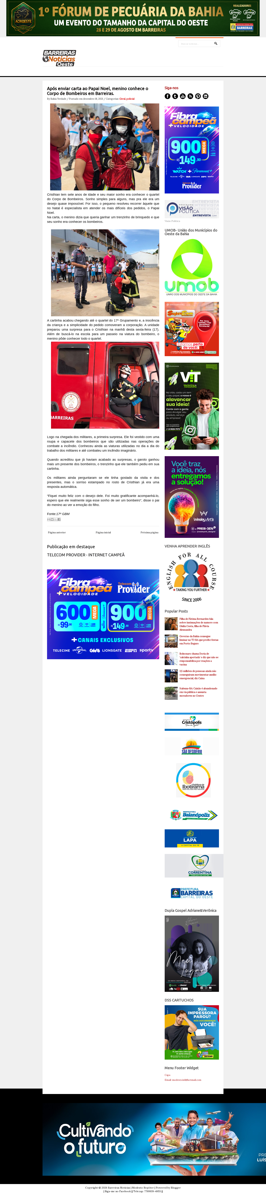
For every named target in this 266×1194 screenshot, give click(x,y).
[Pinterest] (198, 96)
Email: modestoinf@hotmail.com (183, 1080)
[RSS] (190, 96)
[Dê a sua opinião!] (52, 519)
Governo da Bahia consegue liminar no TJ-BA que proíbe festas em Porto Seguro (199, 640)
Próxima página (149, 532)
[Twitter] (175, 96)
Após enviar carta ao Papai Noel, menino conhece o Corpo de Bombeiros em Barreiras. (97, 91)
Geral (122, 98)
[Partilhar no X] (55, 519)
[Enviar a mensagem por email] (48, 519)
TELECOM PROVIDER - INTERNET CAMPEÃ (86, 555)
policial (130, 98)
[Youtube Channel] (183, 96)
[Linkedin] (205, 96)
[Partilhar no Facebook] (59, 519)
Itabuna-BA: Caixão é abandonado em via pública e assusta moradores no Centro (198, 692)
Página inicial (103, 532)
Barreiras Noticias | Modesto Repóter (131, 1187)
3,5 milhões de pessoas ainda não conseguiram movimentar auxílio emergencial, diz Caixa (198, 675)
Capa (167, 1075)
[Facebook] (167, 96)
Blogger (176, 1187)
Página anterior (57, 532)
